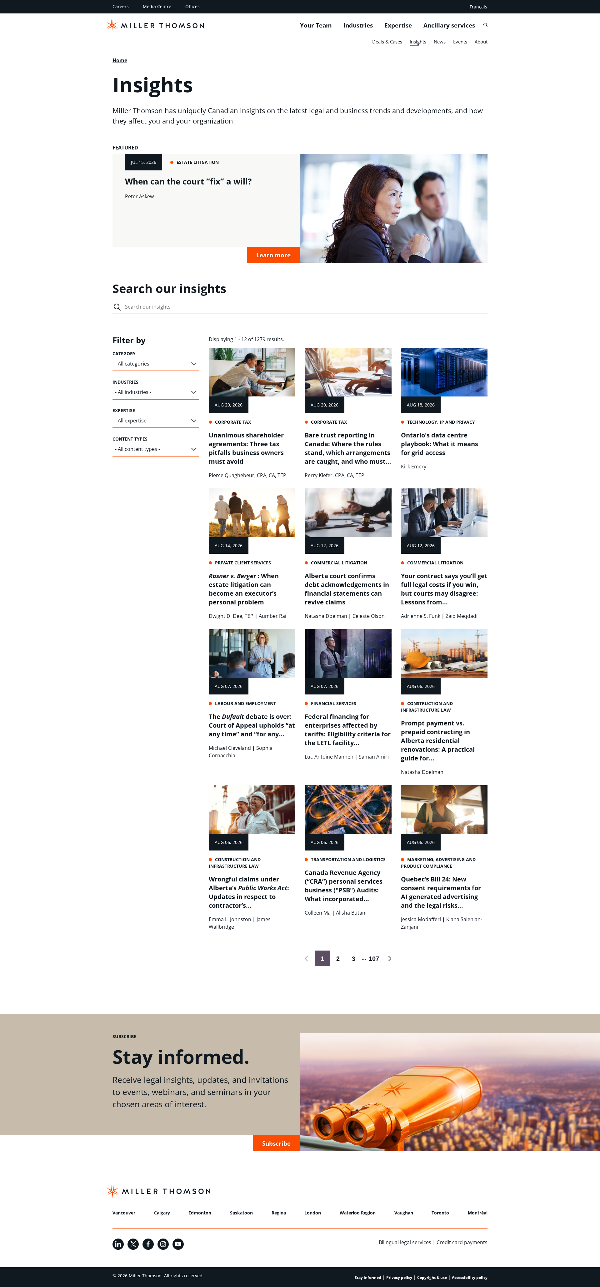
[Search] (485, 25)
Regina (279, 1213)
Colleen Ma (318, 912)
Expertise (398, 25)
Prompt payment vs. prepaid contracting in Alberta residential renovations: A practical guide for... (438, 740)
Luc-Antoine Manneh (329, 756)
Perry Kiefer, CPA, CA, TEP (334, 475)
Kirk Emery (413, 466)
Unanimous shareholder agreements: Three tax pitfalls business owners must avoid (246, 448)
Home (119, 60)
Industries (358, 25)
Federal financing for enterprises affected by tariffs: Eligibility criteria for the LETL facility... (348, 729)
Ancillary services (449, 25)
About (481, 41)
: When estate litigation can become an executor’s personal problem (244, 589)
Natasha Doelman (326, 616)
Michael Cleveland (230, 747)
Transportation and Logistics (348, 859)
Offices (192, 6)
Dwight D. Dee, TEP (231, 616)
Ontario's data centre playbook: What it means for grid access (439, 444)
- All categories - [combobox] (133, 363)
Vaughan (403, 1213)
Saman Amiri (374, 756)
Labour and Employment (245, 703)
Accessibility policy (470, 1277)
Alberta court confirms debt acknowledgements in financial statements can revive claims (347, 589)
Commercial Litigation (339, 563)
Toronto (440, 1213)
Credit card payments (462, 1242)
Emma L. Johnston (230, 919)
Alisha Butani (351, 912)
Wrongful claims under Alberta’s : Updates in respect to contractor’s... (249, 892)
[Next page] (390, 958)
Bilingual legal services (405, 1242)
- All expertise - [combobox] (132, 420)
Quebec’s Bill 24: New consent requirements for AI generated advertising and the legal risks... (441, 892)
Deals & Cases (387, 41)
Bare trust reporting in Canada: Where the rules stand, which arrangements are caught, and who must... (348, 448)
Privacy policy (399, 1277)
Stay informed (368, 1277)
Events (460, 41)
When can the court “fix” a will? (188, 181)
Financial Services (333, 703)
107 (372, 958)
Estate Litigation (198, 162)
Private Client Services (243, 563)
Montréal (478, 1213)
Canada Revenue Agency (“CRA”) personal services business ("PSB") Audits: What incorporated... (343, 885)
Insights (418, 41)
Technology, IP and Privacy (441, 422)
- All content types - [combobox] (137, 449)
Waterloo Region (358, 1213)
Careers (120, 6)
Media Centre (157, 6)
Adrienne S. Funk (420, 616)
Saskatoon (241, 1213)
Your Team (316, 25)
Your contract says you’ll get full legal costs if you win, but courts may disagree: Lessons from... (444, 589)
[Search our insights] (117, 307)
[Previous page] (307, 958)
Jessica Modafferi (421, 919)
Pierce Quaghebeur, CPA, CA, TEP (247, 475)
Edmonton (199, 1213)
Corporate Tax (233, 422)
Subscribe (276, 1143)
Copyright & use (432, 1277)
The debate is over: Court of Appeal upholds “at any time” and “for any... (252, 725)
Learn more (273, 255)
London (312, 1213)
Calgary (162, 1213)
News (440, 41)
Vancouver (123, 1213)
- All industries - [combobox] (133, 392)
